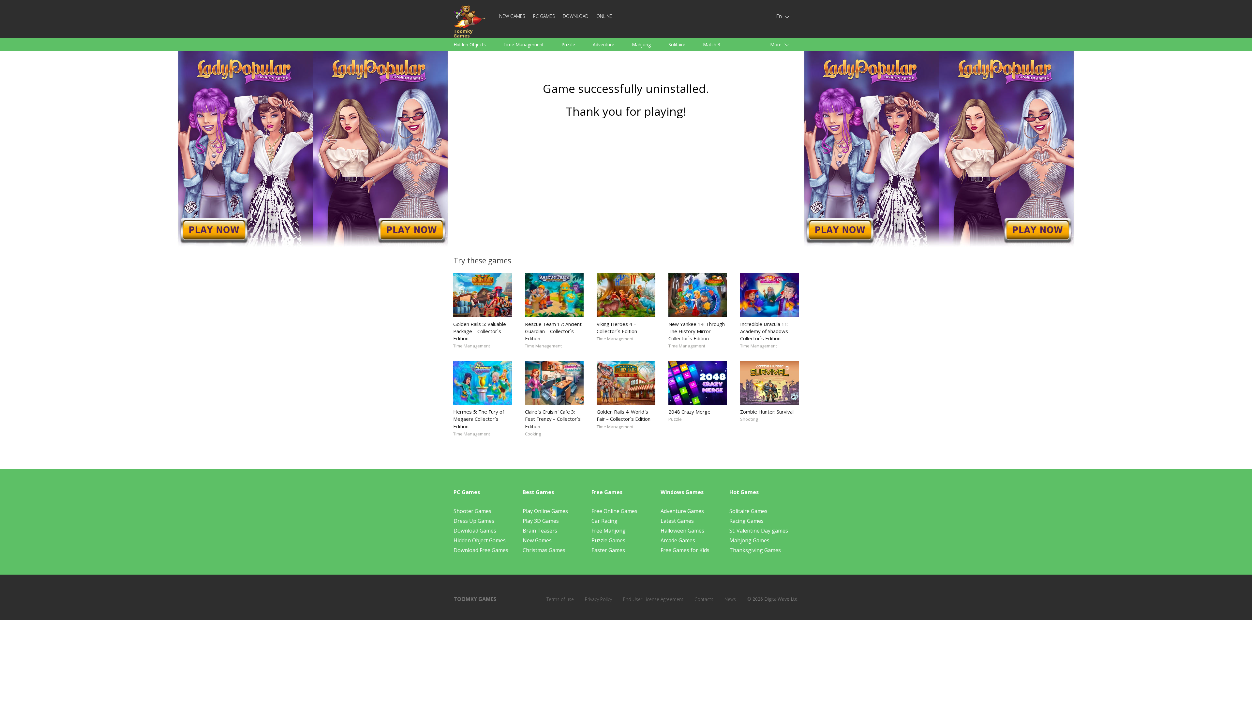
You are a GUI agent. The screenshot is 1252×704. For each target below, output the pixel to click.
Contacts (703, 599)
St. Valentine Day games (758, 530)
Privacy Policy (598, 599)
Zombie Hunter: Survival (767, 411)
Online (604, 16)
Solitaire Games (748, 511)
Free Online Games (614, 511)
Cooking (533, 434)
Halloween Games (682, 530)
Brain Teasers (540, 530)
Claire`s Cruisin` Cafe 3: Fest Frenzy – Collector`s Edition (553, 418)
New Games (512, 16)
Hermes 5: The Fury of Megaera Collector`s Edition (478, 418)
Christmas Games (544, 550)
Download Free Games (481, 550)
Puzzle (568, 44)
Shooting (749, 419)
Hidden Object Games (480, 540)
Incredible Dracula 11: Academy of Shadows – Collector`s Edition (766, 331)
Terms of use (560, 599)
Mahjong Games (749, 540)
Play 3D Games (541, 520)
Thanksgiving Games (755, 550)
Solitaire (676, 44)
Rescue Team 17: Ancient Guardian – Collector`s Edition (553, 331)
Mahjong (641, 44)
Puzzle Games (608, 540)
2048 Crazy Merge (689, 411)
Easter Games (608, 550)
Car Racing (604, 520)
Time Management (523, 44)
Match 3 (711, 44)
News (730, 599)
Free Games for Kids (685, 550)
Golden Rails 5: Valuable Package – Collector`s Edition (479, 331)
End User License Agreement (653, 599)
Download (576, 16)
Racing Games (746, 520)
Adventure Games (682, 511)
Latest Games (677, 520)
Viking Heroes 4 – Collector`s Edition (617, 327)
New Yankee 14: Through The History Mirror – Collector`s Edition (696, 331)
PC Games (544, 16)
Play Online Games (545, 511)
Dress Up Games (474, 520)
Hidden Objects (470, 44)
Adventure (603, 44)
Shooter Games (472, 511)
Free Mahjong (608, 530)
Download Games (475, 530)
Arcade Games (678, 540)
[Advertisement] (626, 184)
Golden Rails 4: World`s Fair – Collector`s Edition (623, 415)
